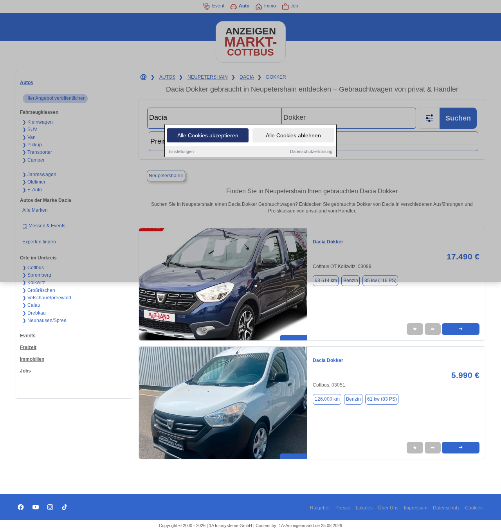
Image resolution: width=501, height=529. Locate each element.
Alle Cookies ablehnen (293, 135)
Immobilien (32, 359)
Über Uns (388, 508)
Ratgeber (320, 508)
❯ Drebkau (34, 313)
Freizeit (28, 347)
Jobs (25, 371)
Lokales (364, 508)
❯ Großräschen (38, 290)
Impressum (415, 508)
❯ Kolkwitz (33, 282)
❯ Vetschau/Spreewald (46, 297)
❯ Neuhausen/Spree (44, 320)
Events (28, 335)
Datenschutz (446, 508)
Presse (342, 508)
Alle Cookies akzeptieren (207, 135)
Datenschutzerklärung (311, 151)
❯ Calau (31, 305)
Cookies (474, 508)
